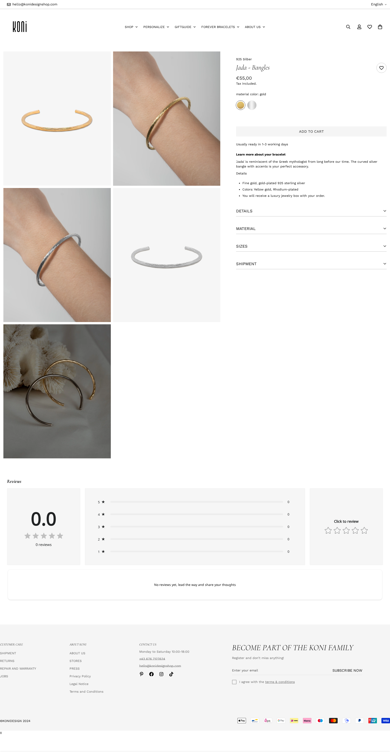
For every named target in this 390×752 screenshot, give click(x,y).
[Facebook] (151, 674)
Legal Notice (79, 684)
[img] (44, 536)
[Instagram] (161, 674)
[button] (195, 501)
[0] (380, 27)
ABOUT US (77, 653)
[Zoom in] (102, 61)
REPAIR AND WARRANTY (18, 668)
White (251, 105)
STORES (76, 661)
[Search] (348, 27)
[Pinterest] (141, 674)
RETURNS (7, 661)
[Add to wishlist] (381, 68)
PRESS (75, 668)
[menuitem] (131, 27)
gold (240, 105)
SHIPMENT (8, 653)
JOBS (4, 676)
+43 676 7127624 (152, 659)
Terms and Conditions (86, 691)
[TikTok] (171, 674)
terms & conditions (280, 682)
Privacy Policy (80, 676)
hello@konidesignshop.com (160, 666)
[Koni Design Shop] (19, 27)
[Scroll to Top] (381, 727)
